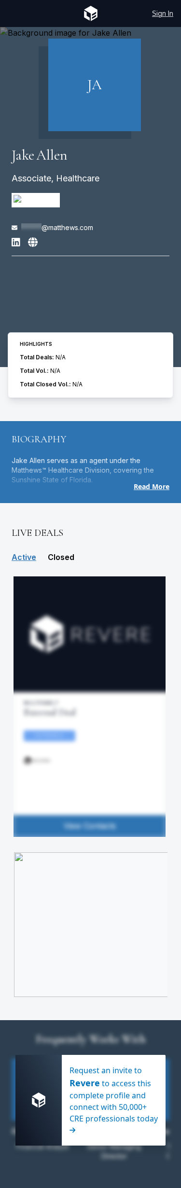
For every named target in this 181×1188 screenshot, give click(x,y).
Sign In (162, 13)
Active (24, 557)
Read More (151, 486)
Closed (61, 557)
